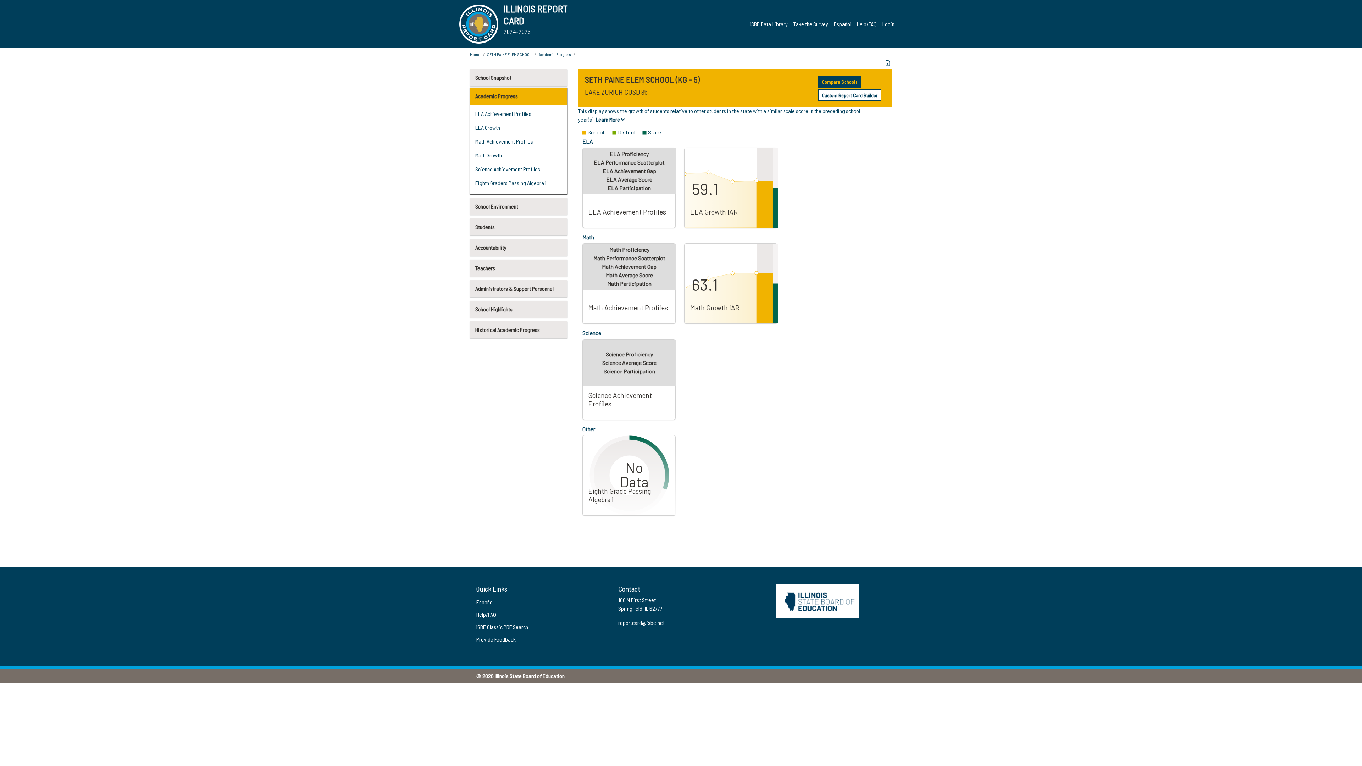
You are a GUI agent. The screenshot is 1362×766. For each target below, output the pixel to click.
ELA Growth (487, 127)
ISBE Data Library (769, 24)
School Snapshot (493, 77)
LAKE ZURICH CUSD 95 (616, 92)
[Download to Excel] (888, 63)
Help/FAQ (867, 24)
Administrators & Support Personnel (514, 288)
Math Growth (488, 155)
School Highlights (494, 309)
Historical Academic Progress (507, 329)
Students (485, 226)
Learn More (608, 119)
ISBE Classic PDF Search (502, 626)
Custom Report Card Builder (850, 95)
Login (888, 24)
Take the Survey (810, 24)
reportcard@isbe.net (641, 622)
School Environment (496, 206)
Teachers (485, 268)
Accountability (490, 247)
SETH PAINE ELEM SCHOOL (509, 54)
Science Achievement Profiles (507, 169)
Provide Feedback (496, 639)
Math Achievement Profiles (504, 141)
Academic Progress (496, 96)
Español (842, 24)
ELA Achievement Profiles (503, 113)
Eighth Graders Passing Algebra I (510, 182)
